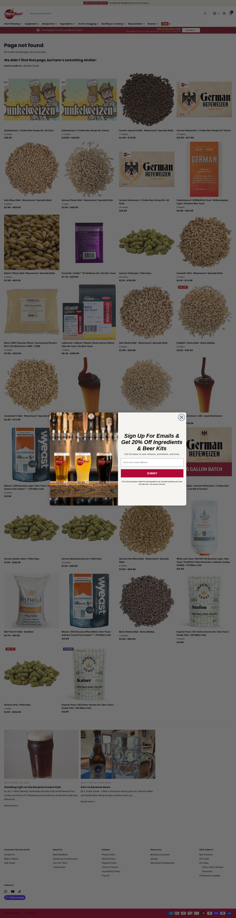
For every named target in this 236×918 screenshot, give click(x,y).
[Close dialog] (181, 417)
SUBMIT (152, 473)
